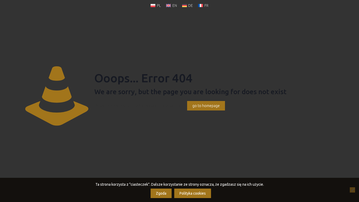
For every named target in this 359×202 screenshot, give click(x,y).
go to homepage (206, 106)
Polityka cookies (193, 193)
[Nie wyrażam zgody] (352, 190)
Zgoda (161, 193)
